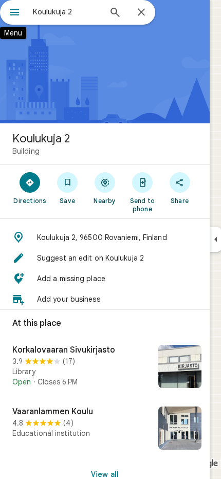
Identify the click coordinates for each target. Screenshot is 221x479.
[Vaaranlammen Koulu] (105, 429)
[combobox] (67, 12)
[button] (105, 237)
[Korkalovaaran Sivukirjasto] (105, 367)
